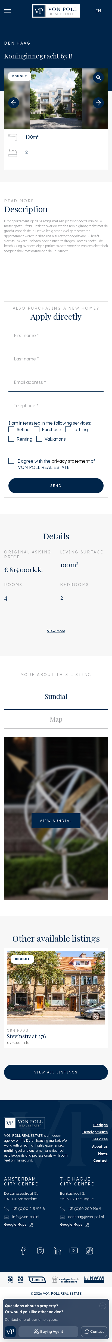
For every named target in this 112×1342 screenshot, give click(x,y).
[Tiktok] (89, 1250)
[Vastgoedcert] (65, 1279)
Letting (80, 429)
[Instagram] (40, 1251)
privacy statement (71, 461)
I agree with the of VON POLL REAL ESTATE (56, 464)
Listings (100, 1125)
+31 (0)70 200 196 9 (84, 1208)
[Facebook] (23, 1251)
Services (100, 1139)
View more (56, 631)
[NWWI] (94, 1279)
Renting (24, 439)
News (103, 1153)
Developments (95, 1132)
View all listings (56, 1072)
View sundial (56, 821)
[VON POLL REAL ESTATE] (56, 11)
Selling (23, 429)
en (98, 10)
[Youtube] (74, 1251)
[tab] (56, 697)
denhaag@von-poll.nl (85, 1217)
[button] (13, 102)
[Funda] (37, 1279)
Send (56, 486)
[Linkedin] (57, 1251)
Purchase (51, 429)
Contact (100, 1161)
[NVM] (10, 1279)
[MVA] (20, 1279)
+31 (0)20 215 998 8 (28, 1208)
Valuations (55, 439)
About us (100, 1146)
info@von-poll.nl (25, 1217)
